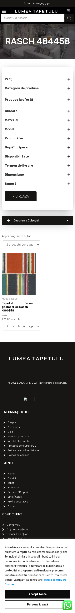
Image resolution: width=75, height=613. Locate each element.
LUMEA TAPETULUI (37, 11)
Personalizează (37, 604)
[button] (4, 11)
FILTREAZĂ (20, 196)
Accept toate (38, 594)
